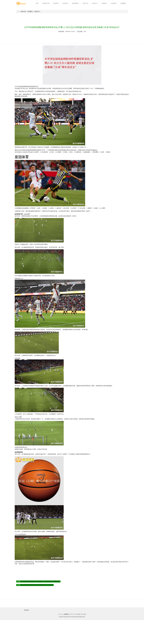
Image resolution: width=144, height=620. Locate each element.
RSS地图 (77, 614)
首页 (37, 3)
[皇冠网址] (21, 3)
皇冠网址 (30, 11)
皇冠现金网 (73, 616)
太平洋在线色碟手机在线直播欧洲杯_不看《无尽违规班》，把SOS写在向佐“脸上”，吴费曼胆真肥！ (40, 581)
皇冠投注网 (45, 3)
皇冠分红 (85, 3)
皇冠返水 (104, 3)
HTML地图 (83, 614)
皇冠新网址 (75, 3)
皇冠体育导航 (62, 616)
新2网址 (83, 616)
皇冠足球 (65, 3)
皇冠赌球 (123, 3)
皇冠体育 (113, 3)
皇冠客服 (78, 616)
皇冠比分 (95, 3)
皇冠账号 (56, 3)
